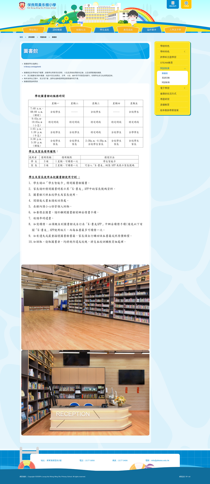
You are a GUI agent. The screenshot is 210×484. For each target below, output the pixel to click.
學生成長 (104, 29)
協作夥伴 (151, 29)
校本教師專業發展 (169, 110)
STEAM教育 (166, 62)
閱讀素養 (166, 82)
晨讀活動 (166, 78)
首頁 (21, 37)
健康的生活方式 (168, 93)
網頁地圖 (23, 476)
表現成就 (128, 29)
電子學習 (164, 88)
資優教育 (164, 104)
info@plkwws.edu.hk (160, 460)
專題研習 (164, 99)
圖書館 (165, 73)
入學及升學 (175, 29)
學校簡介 (33, 29)
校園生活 (81, 29)
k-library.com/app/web (32, 67)
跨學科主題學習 (168, 57)
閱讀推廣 (164, 68)
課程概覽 (57, 29)
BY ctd (184, 476)
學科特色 (164, 51)
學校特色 (164, 46)
